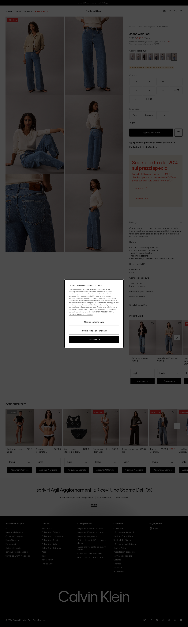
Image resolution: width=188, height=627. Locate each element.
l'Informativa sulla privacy (81, 314)
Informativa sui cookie (102, 311)
